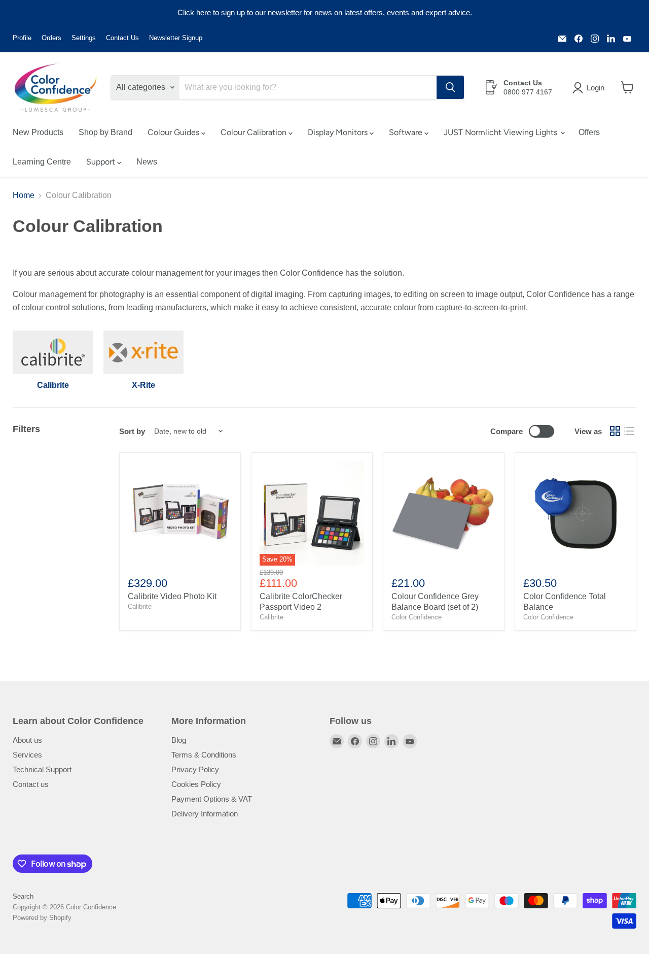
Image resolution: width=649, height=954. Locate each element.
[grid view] (615, 431)
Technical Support (42, 769)
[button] (590, 88)
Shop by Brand (105, 132)
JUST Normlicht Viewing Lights (501, 132)
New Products (38, 132)
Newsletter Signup (175, 38)
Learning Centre (42, 161)
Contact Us (122, 38)
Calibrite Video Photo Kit (172, 596)
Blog (178, 740)
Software (406, 132)
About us (27, 740)
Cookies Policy (196, 784)
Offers (589, 132)
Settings (83, 38)
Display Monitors (339, 132)
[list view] (629, 431)
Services (27, 754)
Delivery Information (204, 813)
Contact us (31, 784)
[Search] (450, 87)
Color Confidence (416, 617)
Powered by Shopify (42, 918)
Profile (22, 38)
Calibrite (140, 606)
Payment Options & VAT (211, 799)
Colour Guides (174, 132)
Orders (51, 38)
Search (23, 896)
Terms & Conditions (203, 754)
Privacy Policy (195, 769)
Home (23, 195)
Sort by (132, 431)
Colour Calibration (255, 132)
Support (101, 162)
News (146, 161)
